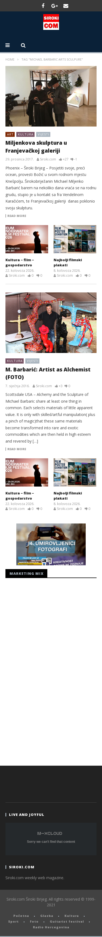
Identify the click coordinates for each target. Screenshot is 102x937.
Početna (21, 916)
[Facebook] (43, 5)
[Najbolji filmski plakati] (75, 239)
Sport (13, 921)
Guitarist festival (67, 921)
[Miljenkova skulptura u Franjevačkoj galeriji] (51, 96)
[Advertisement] (46, 670)
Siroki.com (48, 159)
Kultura (25, 134)
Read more (16, 215)
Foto (34, 921)
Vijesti (43, 134)
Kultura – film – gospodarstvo (19, 262)
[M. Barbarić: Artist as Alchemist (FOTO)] (51, 322)
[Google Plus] (54, 5)
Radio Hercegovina (51, 927)
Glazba (46, 916)
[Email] (66, 5)
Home (9, 59)
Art (10, 134)
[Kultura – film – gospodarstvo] (26, 239)
